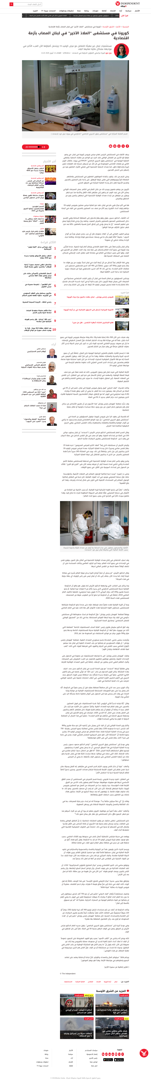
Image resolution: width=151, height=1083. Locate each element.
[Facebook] (122, 1054)
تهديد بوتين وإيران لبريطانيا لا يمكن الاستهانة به (34, 379)
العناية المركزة (80, 982)
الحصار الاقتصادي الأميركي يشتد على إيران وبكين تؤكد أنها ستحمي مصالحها (37, 275)
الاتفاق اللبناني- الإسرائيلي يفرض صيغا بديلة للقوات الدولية (33, 366)
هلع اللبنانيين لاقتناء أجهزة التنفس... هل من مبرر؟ (92, 322)
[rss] (103, 1054)
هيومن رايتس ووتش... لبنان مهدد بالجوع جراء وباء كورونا (90, 297)
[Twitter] (119, 1054)
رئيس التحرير (93, 1058)
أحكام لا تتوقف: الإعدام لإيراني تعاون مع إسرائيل (79, 1011)
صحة (79, 10)
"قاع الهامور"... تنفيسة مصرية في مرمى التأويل (38, 285)
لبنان (115, 982)
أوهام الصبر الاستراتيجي (36, 351)
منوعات (95, 10)
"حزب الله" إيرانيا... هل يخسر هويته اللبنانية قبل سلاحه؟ (38, 320)
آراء (120, 10)
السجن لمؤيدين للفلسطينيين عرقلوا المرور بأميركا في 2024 (33, 208)
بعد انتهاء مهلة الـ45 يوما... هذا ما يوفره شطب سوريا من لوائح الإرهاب (37, 329)
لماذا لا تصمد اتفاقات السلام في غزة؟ (35, 406)
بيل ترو (108, 53)
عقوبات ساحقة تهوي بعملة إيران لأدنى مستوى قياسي (33, 196)
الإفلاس (90, 982)
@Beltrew (66, 53)
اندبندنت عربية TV (48, 10)
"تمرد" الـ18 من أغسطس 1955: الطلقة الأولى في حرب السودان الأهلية (33, 394)
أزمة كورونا (107, 982)
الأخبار (137, 10)
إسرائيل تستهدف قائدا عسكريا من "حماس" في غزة (112, 1011)
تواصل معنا (93, 1062)
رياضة (86, 10)
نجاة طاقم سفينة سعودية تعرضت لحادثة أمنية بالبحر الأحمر (38, 311)
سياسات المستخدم (91, 1050)
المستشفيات (68, 982)
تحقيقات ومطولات (66, 10)
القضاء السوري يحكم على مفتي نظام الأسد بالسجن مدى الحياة (65, 15)
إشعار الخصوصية (92, 1054)
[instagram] (116, 1054)
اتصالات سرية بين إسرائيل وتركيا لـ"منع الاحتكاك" (78, 1034)
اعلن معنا (94, 1065)
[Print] (110, 146)
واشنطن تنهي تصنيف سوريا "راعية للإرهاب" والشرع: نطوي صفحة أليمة (37, 265)
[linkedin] (109, 1054)
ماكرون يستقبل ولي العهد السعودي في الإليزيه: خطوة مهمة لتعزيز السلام (36, 294)
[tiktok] (106, 1054)
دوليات (42, 204)
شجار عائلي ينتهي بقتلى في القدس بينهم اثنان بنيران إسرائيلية (114, 1033)
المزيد (35, 10)
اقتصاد (113, 10)
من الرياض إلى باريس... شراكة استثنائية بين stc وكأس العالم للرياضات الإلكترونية (35, 184)
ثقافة (104, 10)
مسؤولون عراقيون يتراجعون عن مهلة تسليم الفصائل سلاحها (108, 15)
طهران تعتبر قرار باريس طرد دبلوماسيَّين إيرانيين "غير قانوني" (33, 233)
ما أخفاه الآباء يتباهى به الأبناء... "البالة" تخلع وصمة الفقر (34, 221)
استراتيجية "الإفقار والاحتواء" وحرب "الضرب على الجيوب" (35, 420)
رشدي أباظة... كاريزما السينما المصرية (37, 302)
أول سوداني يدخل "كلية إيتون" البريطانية (39, 248)
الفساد (98, 982)
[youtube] (113, 1054)
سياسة (128, 10)
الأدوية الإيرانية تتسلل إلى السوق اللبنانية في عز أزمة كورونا (88, 309)
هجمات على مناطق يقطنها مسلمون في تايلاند (26, 15)
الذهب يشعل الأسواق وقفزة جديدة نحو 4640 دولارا (35, 170)
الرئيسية (125, 26)
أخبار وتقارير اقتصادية (37, 166)
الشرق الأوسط (108, 26)
